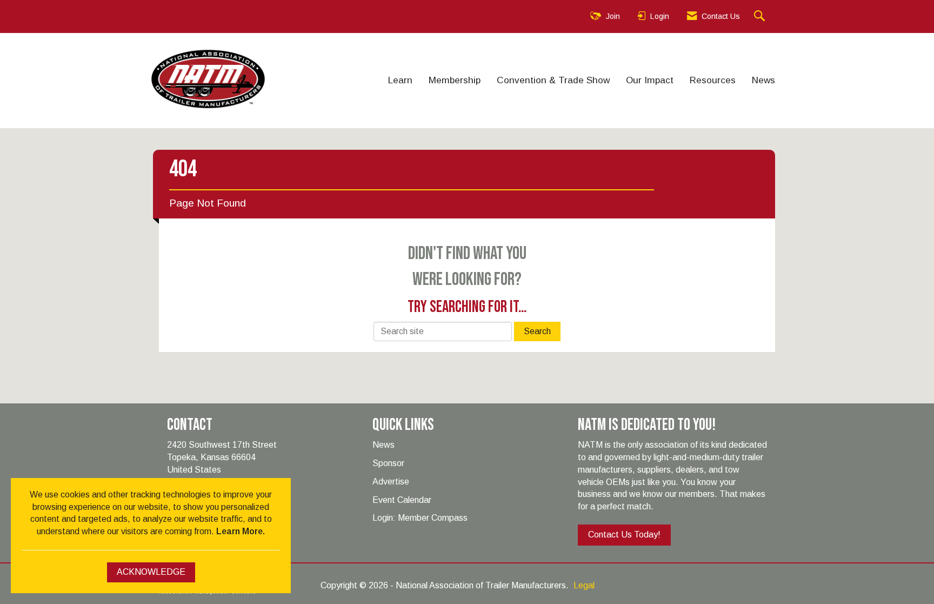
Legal (584, 585)
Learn (400, 80)
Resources (713, 80)
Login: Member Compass (420, 517)
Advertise (390, 481)
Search (537, 331)
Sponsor (388, 463)
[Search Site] (761, 16)
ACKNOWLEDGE (151, 571)
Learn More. (240, 531)
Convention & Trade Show (553, 80)
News (763, 80)
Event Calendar (401, 500)
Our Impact (649, 80)
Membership (455, 80)
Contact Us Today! (624, 534)
